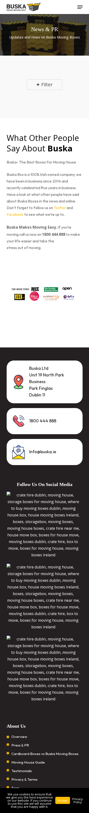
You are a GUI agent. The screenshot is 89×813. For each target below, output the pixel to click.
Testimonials (21, 771)
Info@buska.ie (42, 452)
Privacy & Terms (24, 779)
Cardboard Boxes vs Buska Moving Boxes (45, 754)
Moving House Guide (28, 762)
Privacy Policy (77, 800)
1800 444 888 (42, 421)
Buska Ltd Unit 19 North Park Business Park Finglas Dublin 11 (46, 381)
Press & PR (20, 745)
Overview (19, 737)
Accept (62, 800)
